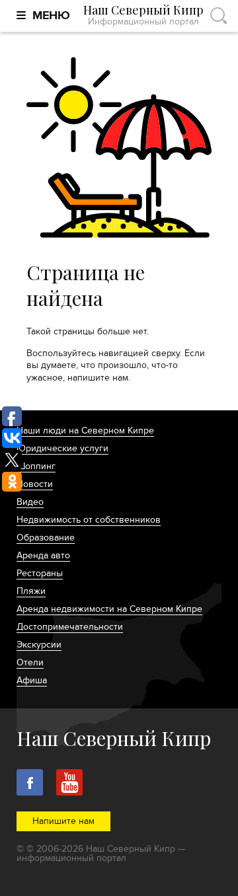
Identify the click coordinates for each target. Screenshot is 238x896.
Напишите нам (63, 821)
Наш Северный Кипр (143, 15)
